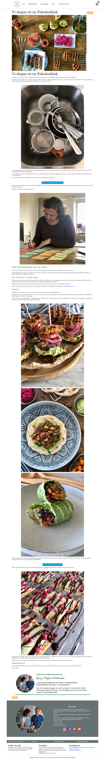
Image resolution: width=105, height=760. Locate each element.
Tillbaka (90, 12)
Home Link (17, 4)
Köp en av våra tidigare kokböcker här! (52, 182)
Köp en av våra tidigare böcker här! (52, 564)
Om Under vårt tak (63, 4)
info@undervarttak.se (75, 750)
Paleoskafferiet (32, 4)
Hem (23, 4)
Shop (53, 4)
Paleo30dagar (44, 4)
